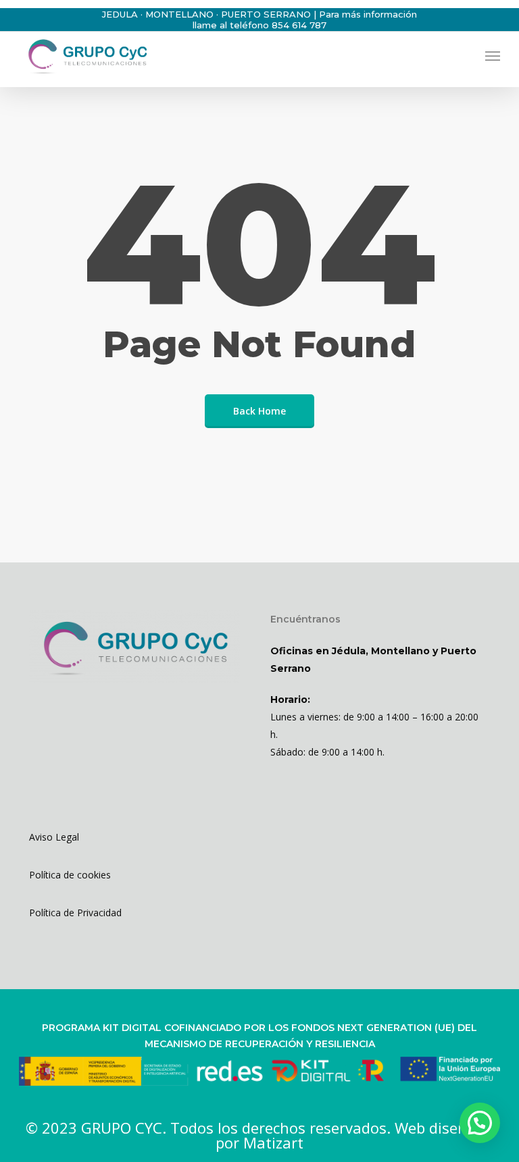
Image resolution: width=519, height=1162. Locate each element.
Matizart (273, 1142)
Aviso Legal (54, 836)
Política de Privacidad (75, 912)
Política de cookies (70, 874)
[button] (492, 55)
